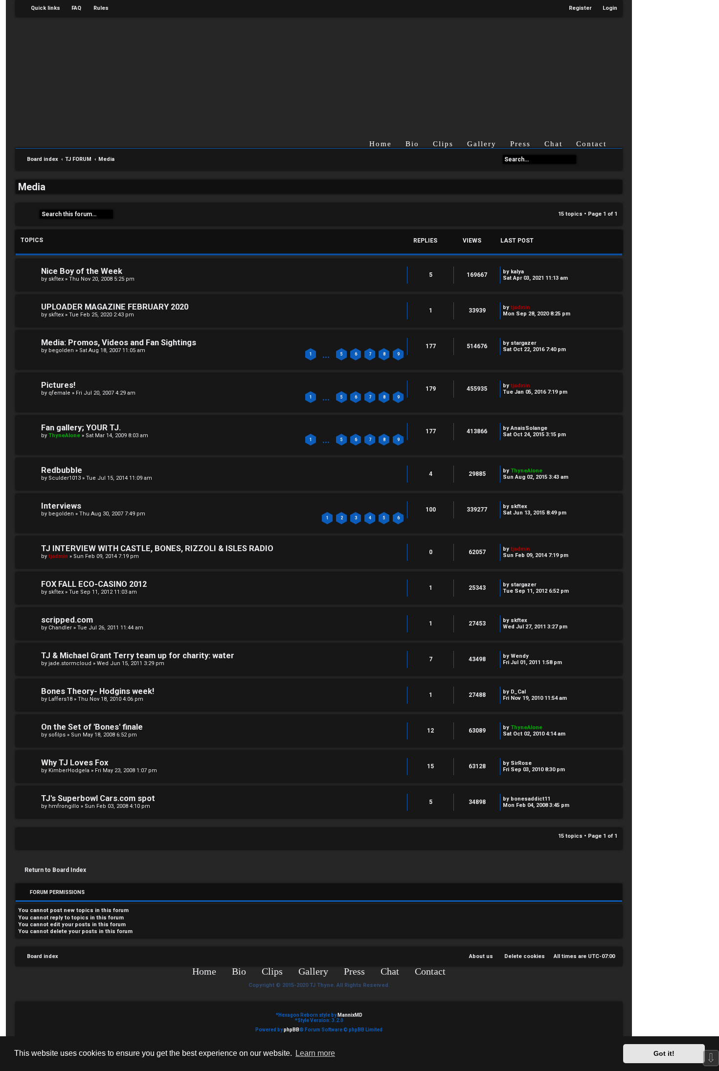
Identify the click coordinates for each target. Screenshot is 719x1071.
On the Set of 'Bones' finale (92, 727)
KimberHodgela (69, 770)
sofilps (57, 735)
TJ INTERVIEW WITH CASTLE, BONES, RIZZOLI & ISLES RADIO (157, 548)
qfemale (59, 393)
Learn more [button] (315, 1053)
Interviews (61, 506)
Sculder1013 (64, 478)
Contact (591, 144)
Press (520, 144)
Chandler (60, 628)
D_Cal (518, 692)
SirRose (521, 763)
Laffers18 (60, 699)
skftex (56, 279)
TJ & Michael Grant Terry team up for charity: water (137, 655)
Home (380, 144)
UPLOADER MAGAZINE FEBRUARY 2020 (114, 307)
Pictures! (58, 385)
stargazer (523, 343)
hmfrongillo (63, 806)
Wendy (520, 656)
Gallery (481, 144)
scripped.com (67, 620)
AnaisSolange (529, 428)
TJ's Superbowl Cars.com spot (98, 798)
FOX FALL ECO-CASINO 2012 (94, 584)
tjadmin (520, 307)
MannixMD (349, 1015)
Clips (443, 144)
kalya (517, 271)
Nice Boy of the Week (81, 271)
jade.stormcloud (69, 663)
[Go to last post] (528, 271)
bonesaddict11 (530, 799)
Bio (412, 144)
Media (31, 187)
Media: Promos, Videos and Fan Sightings (118, 342)
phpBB (291, 1029)
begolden (61, 350)
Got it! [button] (663, 1053)
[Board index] (327, 70)
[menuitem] (72, 8)
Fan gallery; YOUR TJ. (81, 427)
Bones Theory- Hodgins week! (97, 691)
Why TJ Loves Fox (74, 762)
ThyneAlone (64, 435)
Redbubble (61, 470)
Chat (553, 144)
